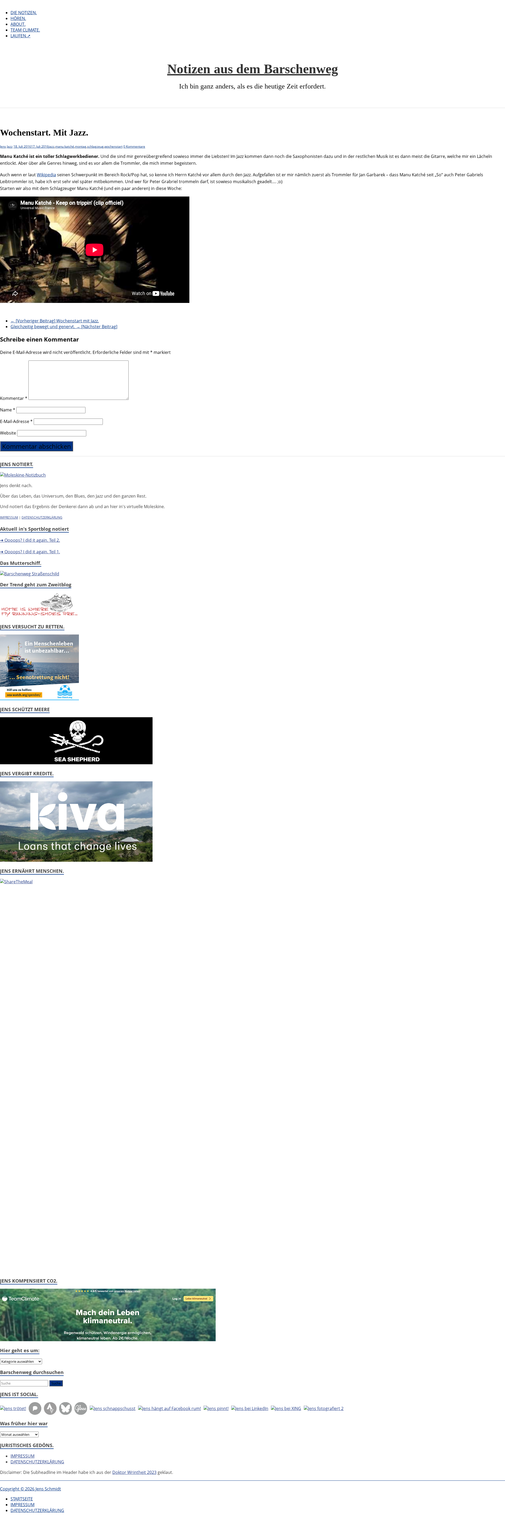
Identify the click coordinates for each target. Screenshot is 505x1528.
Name (7, 410)
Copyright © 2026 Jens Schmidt (30, 1489)
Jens (3, 146)
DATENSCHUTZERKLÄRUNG (42, 517)
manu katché (64, 146)
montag (80, 146)
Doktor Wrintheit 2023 (134, 1472)
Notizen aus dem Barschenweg (252, 68)
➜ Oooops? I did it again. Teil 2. (30, 540)
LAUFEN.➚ (21, 36)
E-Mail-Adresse (16, 421)
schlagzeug (95, 146)
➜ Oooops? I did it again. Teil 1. (30, 552)
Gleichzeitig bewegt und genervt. (64, 326)
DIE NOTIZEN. (24, 13)
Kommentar (13, 398)
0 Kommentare (134, 146)
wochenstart (113, 146)
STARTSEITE (22, 1499)
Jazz (10, 146)
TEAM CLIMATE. (25, 30)
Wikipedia (46, 175)
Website (8, 433)
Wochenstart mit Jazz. (55, 321)
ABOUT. (18, 24)
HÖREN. (18, 18)
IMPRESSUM (9, 517)
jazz (51, 146)
